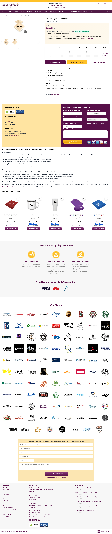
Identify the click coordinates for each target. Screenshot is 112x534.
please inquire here (75, 41)
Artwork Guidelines (8, 507)
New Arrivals (6, 492)
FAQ (4, 505)
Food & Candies (53, 11)
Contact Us (6, 503)
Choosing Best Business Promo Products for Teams (88, 501)
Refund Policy (22, 531)
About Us (5, 500)
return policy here (15, 135)
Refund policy (6, 516)
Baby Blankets (55, 94)
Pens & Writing (74, 11)
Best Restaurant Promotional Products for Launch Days (89, 488)
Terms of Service (7, 514)
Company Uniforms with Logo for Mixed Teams (87, 506)
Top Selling (91, 11)
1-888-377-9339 (56, 5)
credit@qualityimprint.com (49, 515)
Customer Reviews (8, 512)
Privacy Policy (14, 531)
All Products (6, 494)
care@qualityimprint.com (59, 7)
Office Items (66, 11)
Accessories (22, 11)
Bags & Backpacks (38, 11)
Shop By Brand (10, 11)
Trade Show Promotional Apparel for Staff (86, 510)
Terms (27, 531)
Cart (109, 11)
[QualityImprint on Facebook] (33, 520)
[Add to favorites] (18, 198)
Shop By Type (3, 11)
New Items (85, 11)
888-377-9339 (37, 511)
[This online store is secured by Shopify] (10, 112)
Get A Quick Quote (11, 228)
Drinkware (46, 11)
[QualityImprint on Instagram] (39, 520)
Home (4, 498)
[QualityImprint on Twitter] (30, 520)
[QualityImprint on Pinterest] (36, 520)
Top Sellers (6, 489)
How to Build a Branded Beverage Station (86, 492)
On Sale (80, 11)
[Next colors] (38, 42)
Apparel (16, 11)
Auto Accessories (29, 11)
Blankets (62, 94)
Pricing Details (11, 224)
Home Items (60, 11)
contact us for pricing (87, 38)
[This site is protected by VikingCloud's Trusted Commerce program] (20, 112)
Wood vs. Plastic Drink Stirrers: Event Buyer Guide (88, 497)
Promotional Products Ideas (10, 509)
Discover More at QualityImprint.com (12, 186)
